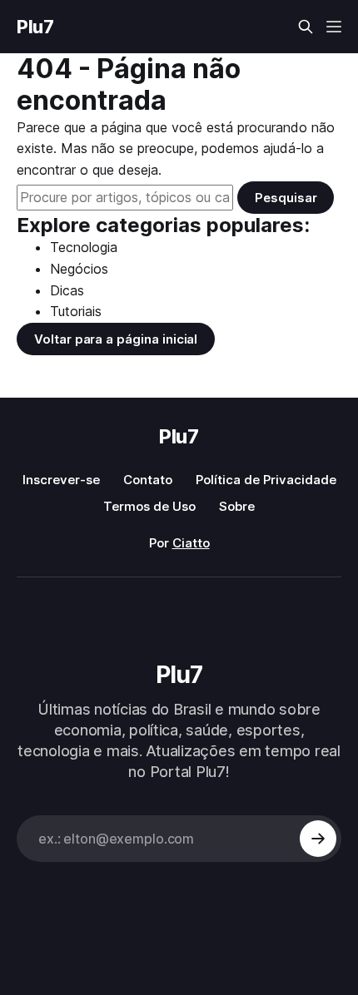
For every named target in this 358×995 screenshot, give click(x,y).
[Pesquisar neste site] (305, 26)
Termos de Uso (149, 506)
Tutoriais (76, 311)
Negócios (79, 268)
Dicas (67, 290)
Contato (147, 480)
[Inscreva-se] (318, 838)
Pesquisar (285, 197)
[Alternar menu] (334, 26)
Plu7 (35, 26)
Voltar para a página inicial (115, 339)
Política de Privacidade (266, 480)
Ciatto (191, 543)
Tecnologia (83, 247)
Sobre (237, 506)
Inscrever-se (61, 480)
